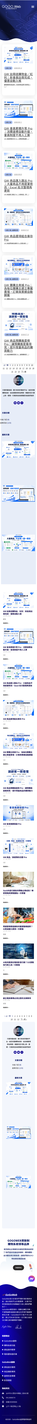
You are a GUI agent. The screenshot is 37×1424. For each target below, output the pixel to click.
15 (17, 368)
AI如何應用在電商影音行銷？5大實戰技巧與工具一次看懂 (18, 963)
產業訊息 (3, 423)
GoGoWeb (11, 1294)
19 (30, 368)
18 (27, 368)
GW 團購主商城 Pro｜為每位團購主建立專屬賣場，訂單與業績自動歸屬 (18, 753)
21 (12, 371)
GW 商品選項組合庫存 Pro (14, 719)
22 (16, 371)
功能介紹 (3, 419)
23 (19, 371)
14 (13, 368)
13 (10, 368)
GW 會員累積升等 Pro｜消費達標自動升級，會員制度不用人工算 (17, 648)
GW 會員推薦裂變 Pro (12, 823)
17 (23, 368)
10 (32, 365)
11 (4, 368)
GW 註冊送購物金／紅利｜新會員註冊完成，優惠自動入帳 (17, 612)
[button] (33, 7)
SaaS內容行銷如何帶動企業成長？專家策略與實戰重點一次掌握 (18, 891)
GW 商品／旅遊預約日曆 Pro (15, 857)
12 (7, 368)
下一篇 (23, 371)
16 (20, 368)
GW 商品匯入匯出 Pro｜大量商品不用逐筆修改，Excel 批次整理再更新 (17, 684)
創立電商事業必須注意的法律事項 (17, 998)
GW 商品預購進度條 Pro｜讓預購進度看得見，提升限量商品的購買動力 (18, 789)
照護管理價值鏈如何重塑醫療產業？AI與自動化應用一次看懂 (18, 927)
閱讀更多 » (6, 623)
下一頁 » (24, 1019)
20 (33, 368)
